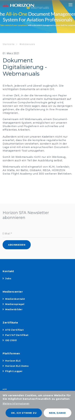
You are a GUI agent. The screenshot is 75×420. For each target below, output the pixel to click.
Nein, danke (57, 412)
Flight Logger (14, 371)
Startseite (9, 44)
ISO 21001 (11, 340)
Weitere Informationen (16, 403)
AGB (4, 389)
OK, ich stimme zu (24, 412)
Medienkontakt (15, 299)
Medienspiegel (14, 304)
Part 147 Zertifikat (16, 335)
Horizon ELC (13, 360)
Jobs (8, 278)
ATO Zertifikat (14, 330)
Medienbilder (13, 309)
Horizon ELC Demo (17, 366)
